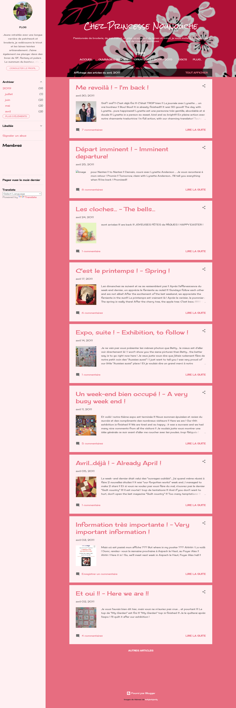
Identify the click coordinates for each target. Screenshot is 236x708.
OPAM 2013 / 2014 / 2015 (153, 59)
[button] (204, 86)
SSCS (182, 59)
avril (8, 111)
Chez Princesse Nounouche (141, 26)
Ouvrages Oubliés (113, 59)
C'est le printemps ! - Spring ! (123, 270)
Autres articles (140, 650)
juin (7, 99)
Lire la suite (196, 129)
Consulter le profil (23, 68)
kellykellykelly (151, 700)
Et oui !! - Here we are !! (112, 593)
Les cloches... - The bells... (115, 209)
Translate (31, 197)
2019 (7, 88)
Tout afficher (197, 72)
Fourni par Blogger (143, 693)
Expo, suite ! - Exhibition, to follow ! (132, 332)
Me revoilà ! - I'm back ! (112, 87)
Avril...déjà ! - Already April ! (118, 462)
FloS (22, 27)
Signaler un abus (14, 135)
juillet (9, 94)
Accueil (86, 59)
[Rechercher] (210, 9)
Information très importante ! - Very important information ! (132, 528)
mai (7, 105)
